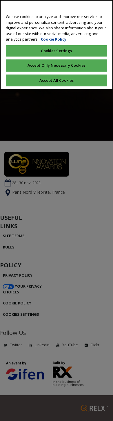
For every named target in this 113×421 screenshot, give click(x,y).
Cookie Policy (53, 39)
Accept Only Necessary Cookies (57, 65)
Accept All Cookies (56, 80)
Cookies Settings (56, 50)
